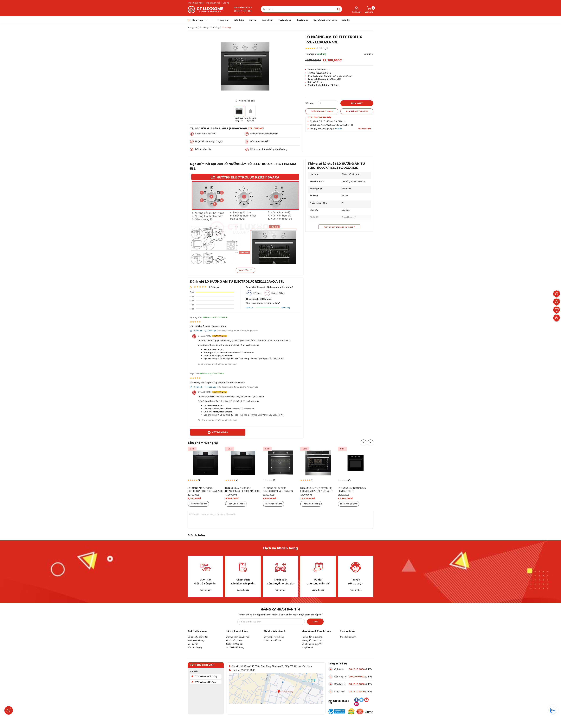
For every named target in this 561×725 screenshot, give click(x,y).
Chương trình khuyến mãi (237, 636)
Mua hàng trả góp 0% (312, 644)
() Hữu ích (197, 330)
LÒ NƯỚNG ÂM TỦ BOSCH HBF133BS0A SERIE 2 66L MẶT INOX (242, 489)
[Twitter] (361, 700)
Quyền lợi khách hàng (274, 636)
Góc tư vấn (267, 20)
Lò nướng (226, 27)
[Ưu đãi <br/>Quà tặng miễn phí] (318, 567)
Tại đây (338, 128)
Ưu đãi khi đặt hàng (235, 647)
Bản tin (253, 20)
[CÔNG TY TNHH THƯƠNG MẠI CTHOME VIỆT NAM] (205, 9)
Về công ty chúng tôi (198, 636)
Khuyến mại (307, 647)
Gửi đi (315, 621)
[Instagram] (356, 704)
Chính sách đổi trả (272, 640)
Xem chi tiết (205, 590)
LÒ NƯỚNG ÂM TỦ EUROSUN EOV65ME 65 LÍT (352, 489)
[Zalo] (553, 710)
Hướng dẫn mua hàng (312, 636)
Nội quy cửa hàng (196, 640)
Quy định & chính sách (325, 20)
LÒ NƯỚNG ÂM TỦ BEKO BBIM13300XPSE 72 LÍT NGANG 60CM (278, 489)
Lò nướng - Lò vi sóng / (210, 27)
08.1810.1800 (242, 11)
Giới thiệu (239, 20)
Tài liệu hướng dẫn (234, 644)
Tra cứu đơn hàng (196, 3)
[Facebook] (356, 700)
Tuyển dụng (284, 20)
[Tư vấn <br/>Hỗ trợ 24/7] (355, 567)
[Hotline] (8, 710)
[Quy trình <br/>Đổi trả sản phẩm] (205, 567)
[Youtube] (366, 700)
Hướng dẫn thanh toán (312, 640)
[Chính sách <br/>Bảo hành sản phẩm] (243, 567)
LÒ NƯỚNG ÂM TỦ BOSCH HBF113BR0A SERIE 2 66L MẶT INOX (205, 489)
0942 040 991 (364, 128)
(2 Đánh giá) (322, 48)
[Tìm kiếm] (338, 9)
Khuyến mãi (302, 20)
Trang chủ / (193, 27)
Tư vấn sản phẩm (234, 640)
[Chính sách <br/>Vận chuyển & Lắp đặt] (280, 567)
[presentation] (300, 66)
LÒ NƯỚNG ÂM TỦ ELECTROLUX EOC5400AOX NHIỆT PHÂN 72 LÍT (316, 489)
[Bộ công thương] (336, 711)
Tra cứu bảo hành (348, 636)
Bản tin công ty (195, 647)
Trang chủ (222, 20)
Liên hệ (226, 3)
